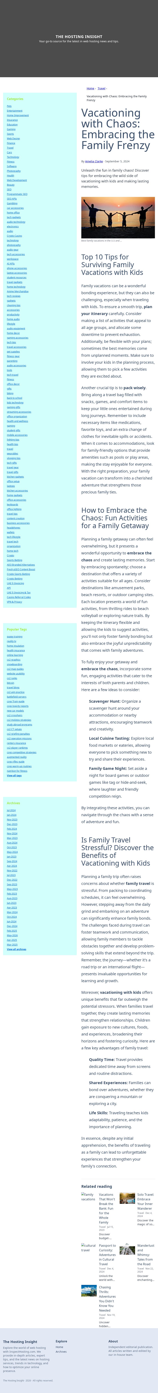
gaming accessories (17, 337)
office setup (13, 481)
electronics (13, 226)
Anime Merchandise (18, 291)
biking (10, 393)
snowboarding (14, 664)
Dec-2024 (12, 926)
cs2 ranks (12, 678)
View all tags (14, 775)
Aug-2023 (12, 898)
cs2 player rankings (17, 747)
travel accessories (16, 347)
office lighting (14, 509)
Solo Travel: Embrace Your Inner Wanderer (145, 1201)
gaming (11, 425)
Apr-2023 (12, 907)
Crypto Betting (14, 578)
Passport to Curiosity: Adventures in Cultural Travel (107, 1254)
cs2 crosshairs (14, 715)
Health (10, 175)
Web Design (13, 138)
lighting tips (13, 439)
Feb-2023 (12, 893)
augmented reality (17, 757)
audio (10, 231)
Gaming (11, 129)
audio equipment (16, 328)
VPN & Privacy (14, 601)
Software (12, 166)
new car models (15, 710)
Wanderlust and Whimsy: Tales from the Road (145, 1254)
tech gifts (12, 462)
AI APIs (11, 263)
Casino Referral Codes (19, 597)
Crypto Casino (14, 235)
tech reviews (13, 296)
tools (9, 370)
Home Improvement (18, 115)
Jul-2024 (11, 810)
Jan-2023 (11, 856)
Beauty (10, 184)
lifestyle (11, 323)
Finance (11, 143)
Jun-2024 (11, 921)
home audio (13, 319)
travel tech (12, 541)
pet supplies (13, 351)
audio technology (16, 222)
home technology (16, 286)
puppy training (14, 636)
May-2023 (12, 889)
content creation (15, 518)
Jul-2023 (11, 875)
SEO (9, 189)
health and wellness (17, 421)
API (9, 588)
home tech (12, 550)
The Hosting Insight (79, 36)
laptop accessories (17, 273)
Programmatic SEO (17, 194)
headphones (13, 527)
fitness (10, 379)
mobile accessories (17, 435)
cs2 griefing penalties (18, 733)
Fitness (10, 161)
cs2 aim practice (15, 692)
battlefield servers (16, 696)
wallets (10, 532)
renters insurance (16, 743)
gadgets (11, 300)
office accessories (16, 500)
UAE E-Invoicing (15, 583)
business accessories (18, 523)
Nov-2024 (12, 833)
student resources (16, 277)
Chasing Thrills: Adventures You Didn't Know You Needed (107, 1299)
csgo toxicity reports (18, 706)
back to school (14, 398)
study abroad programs (19, 724)
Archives (61, 1351)
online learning (15, 655)
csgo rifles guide (15, 761)
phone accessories (17, 268)
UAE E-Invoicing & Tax (18, 592)
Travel (101, 88)
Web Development (17, 180)
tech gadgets (14, 217)
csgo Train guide (15, 701)
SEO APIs (12, 198)
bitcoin (10, 683)
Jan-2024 (11, 815)
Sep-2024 (12, 861)
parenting (12, 361)
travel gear (13, 467)
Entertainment (14, 110)
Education (12, 124)
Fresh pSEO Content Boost (21, 569)
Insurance (12, 120)
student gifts (13, 430)
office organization (17, 416)
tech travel (12, 374)
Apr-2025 (12, 940)
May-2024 (12, 852)
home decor (13, 333)
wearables (12, 453)
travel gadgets (14, 282)
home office (13, 212)
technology (13, 240)
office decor (13, 384)
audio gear (12, 249)
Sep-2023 (12, 884)
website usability (16, 673)
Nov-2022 (12, 870)
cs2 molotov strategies (19, 720)
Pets (9, 106)
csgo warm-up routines (19, 766)
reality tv (11, 641)
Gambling (12, 203)
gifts (9, 388)
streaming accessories (19, 411)
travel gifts (12, 472)
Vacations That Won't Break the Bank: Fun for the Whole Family (107, 1208)
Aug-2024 (12, 842)
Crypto (10, 555)
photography (14, 245)
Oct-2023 (12, 847)
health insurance (16, 650)
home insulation (15, 645)
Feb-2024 (12, 828)
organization (13, 546)
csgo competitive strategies (21, 752)
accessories (13, 310)
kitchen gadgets (15, 476)
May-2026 (12, 935)
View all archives (16, 949)
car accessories (15, 208)
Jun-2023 (11, 903)
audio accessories (16, 365)
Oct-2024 (12, 916)
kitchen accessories (17, 490)
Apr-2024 (12, 866)
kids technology (15, 402)
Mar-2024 (12, 912)
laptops (11, 486)
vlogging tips (13, 458)
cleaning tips (13, 305)
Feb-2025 (12, 930)
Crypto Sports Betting (18, 574)
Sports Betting (14, 560)
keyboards (12, 504)
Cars (9, 152)
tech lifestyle (13, 537)
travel (10, 449)
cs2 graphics (13, 659)
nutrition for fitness (17, 771)
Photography (14, 171)
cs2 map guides (15, 669)
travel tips (12, 513)
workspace (12, 259)
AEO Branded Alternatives (21, 564)
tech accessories (16, 254)
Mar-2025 (12, 944)
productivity (13, 314)
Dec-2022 (12, 879)
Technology (13, 157)
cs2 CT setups (14, 729)
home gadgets (14, 495)
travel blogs (13, 687)
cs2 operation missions (19, 738)
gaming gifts (13, 407)
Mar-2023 (12, 838)
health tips (12, 444)
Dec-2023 (12, 824)
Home (90, 88)
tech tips (11, 342)
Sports (10, 134)
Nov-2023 (12, 819)
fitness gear (13, 356)
